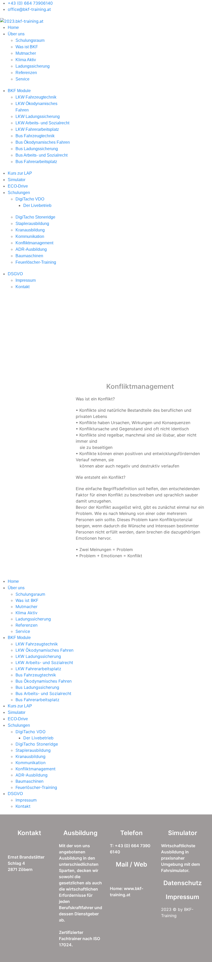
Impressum (26, 280)
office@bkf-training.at (29, 9)
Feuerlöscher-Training (36, 262)
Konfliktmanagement (34, 243)
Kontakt (22, 287)
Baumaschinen (29, 256)
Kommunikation (30, 236)
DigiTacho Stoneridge (35, 217)
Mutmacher (26, 53)
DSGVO (15, 274)
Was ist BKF (27, 47)
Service (22, 79)
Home (13, 27)
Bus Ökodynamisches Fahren (43, 142)
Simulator (16, 179)
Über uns (16, 34)
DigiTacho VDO (30, 199)
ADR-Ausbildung (31, 249)
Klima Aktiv (26, 60)
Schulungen (19, 192)
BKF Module (19, 90)
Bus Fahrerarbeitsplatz (36, 161)
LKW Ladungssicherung (38, 116)
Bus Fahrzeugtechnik (35, 136)
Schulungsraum (30, 40)
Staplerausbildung (32, 223)
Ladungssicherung (33, 66)
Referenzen (26, 72)
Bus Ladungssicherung (37, 149)
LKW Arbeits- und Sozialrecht (42, 123)
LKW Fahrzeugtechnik (36, 97)
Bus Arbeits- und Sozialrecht (41, 155)
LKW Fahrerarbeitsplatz (37, 129)
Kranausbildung (30, 230)
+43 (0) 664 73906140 (30, 3)
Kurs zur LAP (20, 173)
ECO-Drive (18, 186)
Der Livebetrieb (37, 205)
